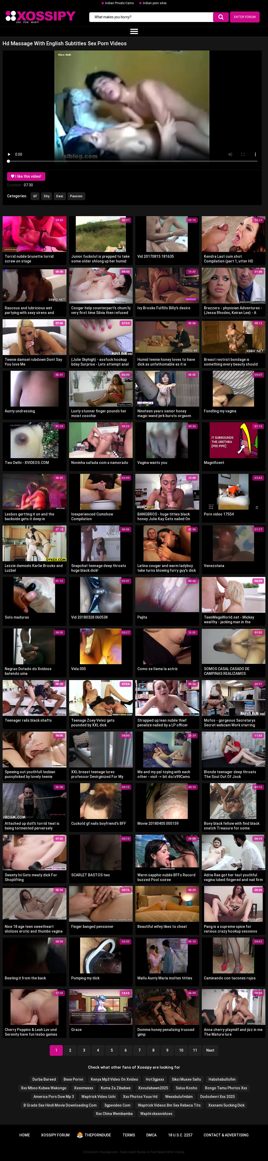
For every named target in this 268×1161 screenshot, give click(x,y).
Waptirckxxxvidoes (156, 1114)
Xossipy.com (108, 1152)
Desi (59, 196)
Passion (76, 196)
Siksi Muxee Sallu (186, 1079)
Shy (46, 196)
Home (24, 1135)
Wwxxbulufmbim (179, 1097)
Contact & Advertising (226, 1135)
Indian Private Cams (119, 3)
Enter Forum (245, 17)
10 (181, 1050)
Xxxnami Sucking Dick (226, 1105)
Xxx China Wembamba (114, 1114)
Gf (35, 196)
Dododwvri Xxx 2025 (217, 1097)
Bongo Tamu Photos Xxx (226, 1088)
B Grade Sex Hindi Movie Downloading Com (60, 1105)
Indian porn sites (155, 3)
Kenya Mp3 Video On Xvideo (114, 1079)
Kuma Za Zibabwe (116, 1088)
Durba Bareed (44, 1079)
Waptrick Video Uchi (98, 1097)
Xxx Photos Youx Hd (140, 1097)
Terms (128, 1135)
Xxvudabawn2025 (153, 1088)
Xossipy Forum (55, 1135)
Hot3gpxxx (155, 1079)
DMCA (151, 1135)
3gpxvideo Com (117, 1105)
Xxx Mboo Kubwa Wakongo (43, 1088)
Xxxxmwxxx (83, 1088)
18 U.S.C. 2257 (180, 1135)
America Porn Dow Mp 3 (54, 1097)
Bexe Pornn (73, 1079)
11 (195, 1050)
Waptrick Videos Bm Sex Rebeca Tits (169, 1105)
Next (210, 1050)
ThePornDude (98, 1135)
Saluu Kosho (186, 1088)
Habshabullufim (222, 1079)
